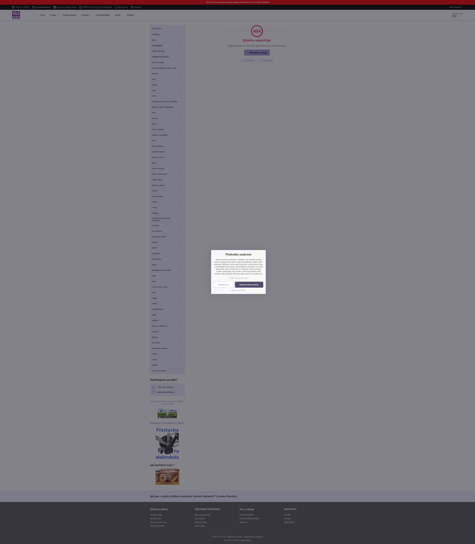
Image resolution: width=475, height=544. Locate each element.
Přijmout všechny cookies (249, 285)
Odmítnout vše (223, 285)
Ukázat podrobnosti (238, 290)
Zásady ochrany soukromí (238, 278)
